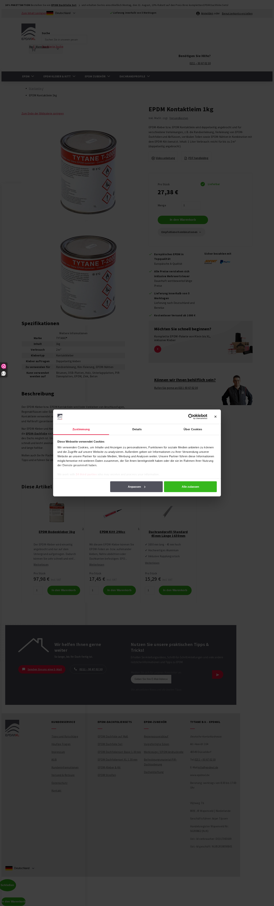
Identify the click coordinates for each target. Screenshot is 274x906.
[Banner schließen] (215, 416)
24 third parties (86, 474)
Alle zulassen (190, 486)
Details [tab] (137, 429)
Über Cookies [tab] (193, 429)
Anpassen (134, 486)
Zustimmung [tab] (81, 429)
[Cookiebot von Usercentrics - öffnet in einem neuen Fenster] (191, 416)
